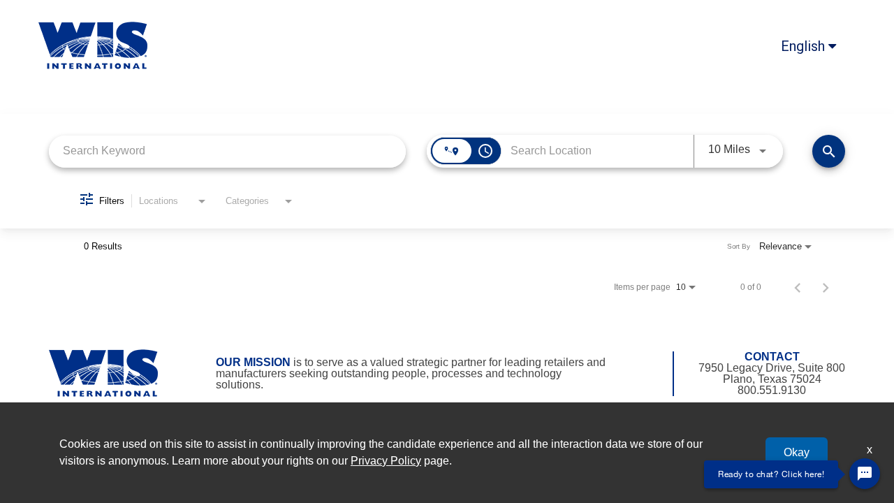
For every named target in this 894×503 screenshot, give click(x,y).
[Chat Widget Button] (864, 473)
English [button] (804, 46)
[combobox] (227, 151)
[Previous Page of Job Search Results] (798, 287)
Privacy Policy (386, 461)
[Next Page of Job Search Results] (826, 287)
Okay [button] (796, 452)
